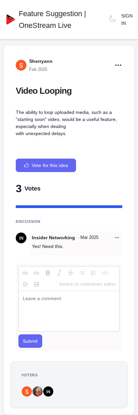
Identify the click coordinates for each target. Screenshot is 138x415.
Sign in (127, 19)
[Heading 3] (36, 273)
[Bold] (48, 273)
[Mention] (25, 284)
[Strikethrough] (71, 273)
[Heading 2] (25, 273)
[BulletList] (82, 273)
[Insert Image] (36, 284)
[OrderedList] (93, 273)
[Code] (105, 273)
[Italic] (59, 273)
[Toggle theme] (113, 19)
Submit (30, 341)
